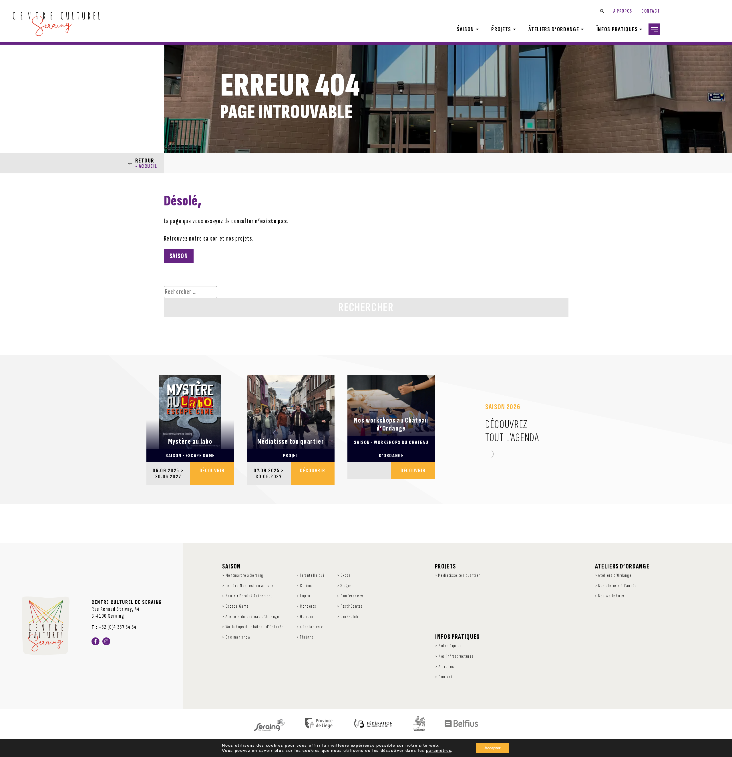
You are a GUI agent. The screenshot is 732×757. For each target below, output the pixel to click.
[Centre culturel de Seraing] (56, 24)
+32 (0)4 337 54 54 (118, 627)
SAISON (179, 256)
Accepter (492, 748)
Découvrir (212, 470)
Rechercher (366, 307)
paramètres (438, 750)
